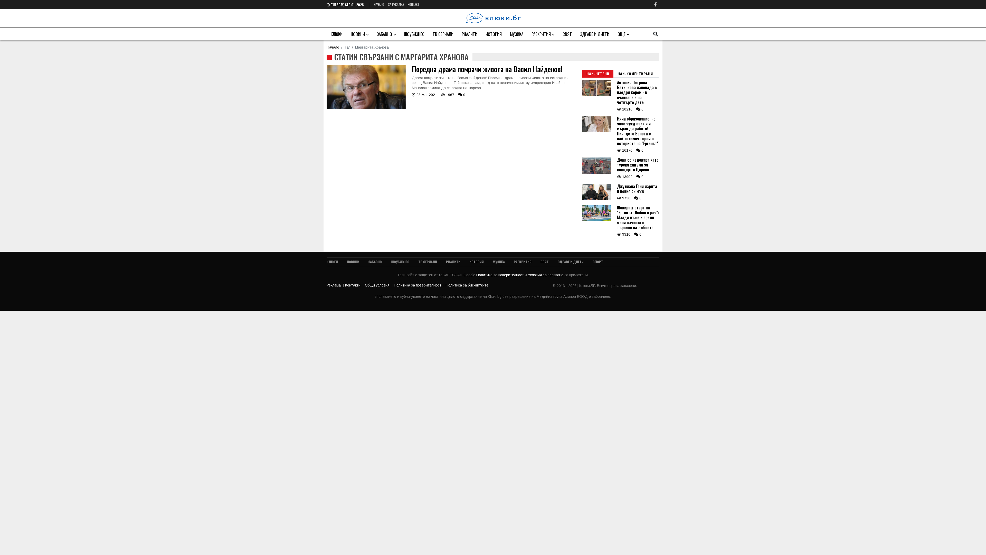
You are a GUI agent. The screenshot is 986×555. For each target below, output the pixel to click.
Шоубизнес (414, 34)
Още (621, 34)
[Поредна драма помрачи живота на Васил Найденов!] (366, 108)
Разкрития (541, 34)
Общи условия (377, 285)
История (494, 34)
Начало (379, 4)
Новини (358, 34)
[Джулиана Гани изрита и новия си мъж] (596, 199)
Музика (516, 34)
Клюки (337, 34)
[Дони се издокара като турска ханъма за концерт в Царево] (596, 172)
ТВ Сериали (443, 34)
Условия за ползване (546, 275)
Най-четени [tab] (597, 73)
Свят (567, 34)
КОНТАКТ (413, 4)
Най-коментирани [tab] (635, 73)
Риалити (469, 34)
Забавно (384, 34)
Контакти (353, 285)
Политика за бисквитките (467, 285)
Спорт (598, 261)
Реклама (334, 285)
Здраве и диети (594, 34)
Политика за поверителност (500, 275)
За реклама (396, 4)
